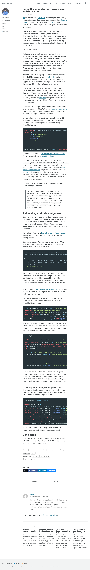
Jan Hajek (5, 17)
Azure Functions (41, 450)
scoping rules (50, 77)
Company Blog (65, 3)
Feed (25, 563)
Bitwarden (41, 18)
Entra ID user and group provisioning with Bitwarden (44, 10)
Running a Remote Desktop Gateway (46, 530)
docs (44, 120)
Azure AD (31, 450)
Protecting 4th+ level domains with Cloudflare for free (80, 531)
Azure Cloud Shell (46, 156)
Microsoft (35, 456)
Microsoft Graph (60, 450)
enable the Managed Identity (46, 289)
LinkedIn (17, 563)
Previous (34, 481)
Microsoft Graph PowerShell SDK (53, 154)
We (24, 18)
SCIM (53, 22)
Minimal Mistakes (28, 566)
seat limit (42, 98)
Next (56, 481)
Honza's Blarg (7, 3)
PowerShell (26, 453)
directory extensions (59, 109)
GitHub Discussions (50, 515)
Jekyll (20, 566)
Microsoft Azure (44, 456)
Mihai (32, 494)
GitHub (9, 563)
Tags (55, 3)
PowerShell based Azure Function (53, 233)
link (27, 172)
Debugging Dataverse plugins (29, 530)
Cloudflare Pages (54, 566)
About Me (77, 3)
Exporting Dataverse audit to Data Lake (63, 531)
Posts (38, 3)
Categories (47, 3)
